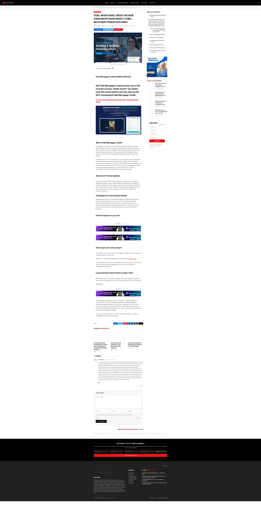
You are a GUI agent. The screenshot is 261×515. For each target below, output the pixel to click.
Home (106, 2)
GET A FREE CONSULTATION (130, 455)
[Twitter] (89, 75)
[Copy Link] (89, 89)
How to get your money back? (158, 47)
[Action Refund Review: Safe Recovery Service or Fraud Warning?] (135, 336)
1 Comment (125, 25)
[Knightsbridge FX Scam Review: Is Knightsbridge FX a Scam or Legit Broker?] (150, 95)
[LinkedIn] (89, 79)
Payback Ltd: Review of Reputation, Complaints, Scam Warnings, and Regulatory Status (160, 103)
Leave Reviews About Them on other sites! (158, 51)
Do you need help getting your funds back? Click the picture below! (117, 101)
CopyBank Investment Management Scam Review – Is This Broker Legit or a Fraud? (154, 477)
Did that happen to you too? (157, 44)
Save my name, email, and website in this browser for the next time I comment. (114, 414)
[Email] (89, 85)
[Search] (258, 2)
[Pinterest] (89, 82)
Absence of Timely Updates (157, 37)
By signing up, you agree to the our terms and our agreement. (156, 146)
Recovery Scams (134, 2)
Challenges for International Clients (157, 41)
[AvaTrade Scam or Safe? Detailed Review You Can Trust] (150, 112)
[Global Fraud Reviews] (8, 2)
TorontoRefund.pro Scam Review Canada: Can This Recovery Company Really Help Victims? (100, 346)
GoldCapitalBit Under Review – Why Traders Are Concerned (153, 480)
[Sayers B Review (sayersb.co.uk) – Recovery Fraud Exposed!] (118, 336)
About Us (112, 2)
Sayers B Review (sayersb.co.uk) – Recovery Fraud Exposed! (116, 345)
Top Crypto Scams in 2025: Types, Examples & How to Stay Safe (160, 85)
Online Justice (132, 258)
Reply (141, 385)
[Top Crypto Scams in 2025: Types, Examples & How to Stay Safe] (150, 86)
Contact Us (152, 2)
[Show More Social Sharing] (124, 29)
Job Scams (144, 2)
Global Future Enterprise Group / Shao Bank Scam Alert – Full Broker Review (154, 483)
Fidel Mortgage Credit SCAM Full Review (158, 16)
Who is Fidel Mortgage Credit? (157, 34)
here (116, 315)
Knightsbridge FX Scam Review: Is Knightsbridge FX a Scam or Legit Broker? (161, 94)
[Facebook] (89, 72)
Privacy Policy (158, 145)
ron (99, 25)
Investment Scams (123, 2)
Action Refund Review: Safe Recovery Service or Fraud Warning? (135, 344)
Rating (97, 417)
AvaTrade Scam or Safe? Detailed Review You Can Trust (161, 111)
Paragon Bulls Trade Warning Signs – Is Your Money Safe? (153, 473)
